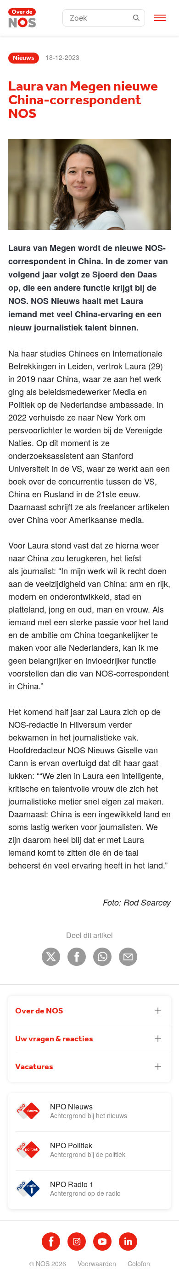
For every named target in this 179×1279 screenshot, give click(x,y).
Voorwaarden (97, 1263)
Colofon (139, 1263)
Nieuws (23, 58)
